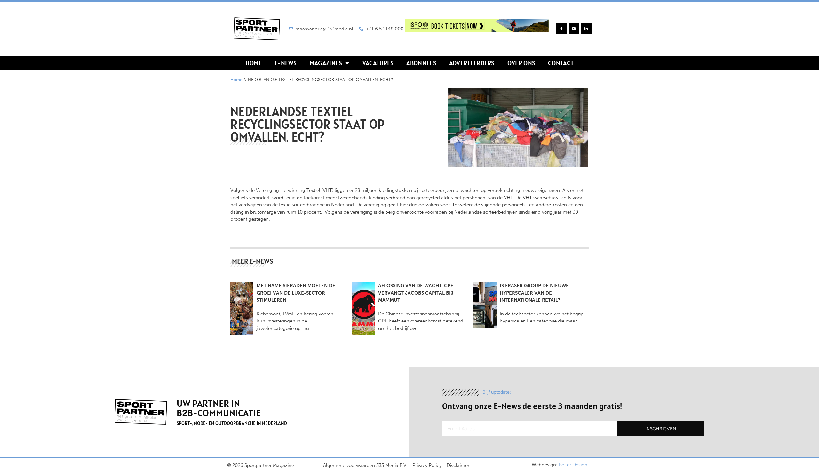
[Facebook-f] (561, 28)
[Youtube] (574, 28)
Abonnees (421, 63)
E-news (286, 63)
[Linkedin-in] (586, 28)
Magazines (326, 63)
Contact (561, 63)
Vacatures (378, 63)
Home (253, 63)
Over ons (521, 63)
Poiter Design (573, 465)
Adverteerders (472, 63)
